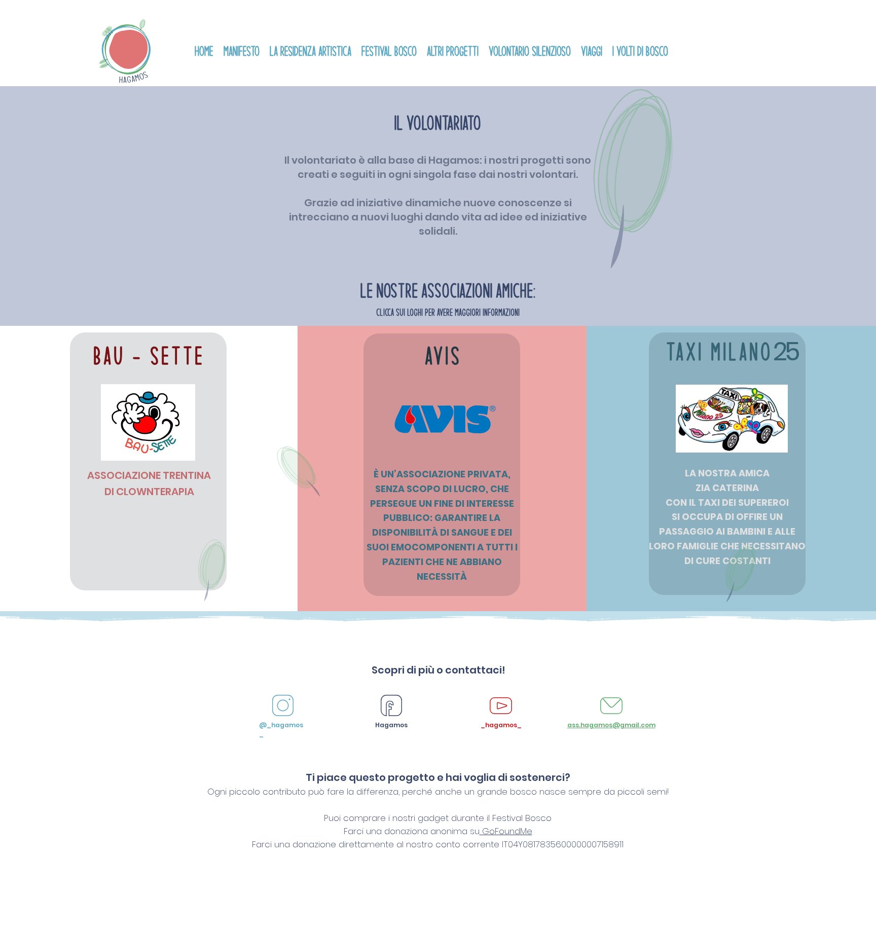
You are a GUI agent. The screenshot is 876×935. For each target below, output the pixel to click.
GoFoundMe (506, 831)
